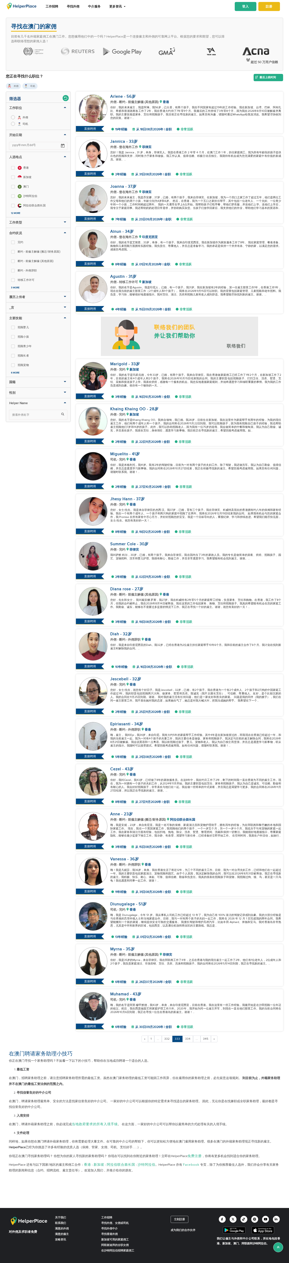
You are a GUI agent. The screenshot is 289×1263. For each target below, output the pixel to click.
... (158, 1039)
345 (205, 1039)
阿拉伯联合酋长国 (121, 1165)
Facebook (191, 1165)
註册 (269, 6)
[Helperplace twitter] (233, 1219)
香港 (87, 1165)
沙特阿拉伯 (146, 1165)
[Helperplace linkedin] (276, 1219)
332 (167, 1039)
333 (177, 1039)
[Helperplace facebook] (222, 1219)
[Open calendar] (62, 146)
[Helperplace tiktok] (243, 1219)
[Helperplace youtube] (265, 1219)
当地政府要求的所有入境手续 (95, 1124)
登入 (245, 6)
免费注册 (195, 1156)
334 (188, 1039)
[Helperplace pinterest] (254, 1219)
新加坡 (99, 1165)
